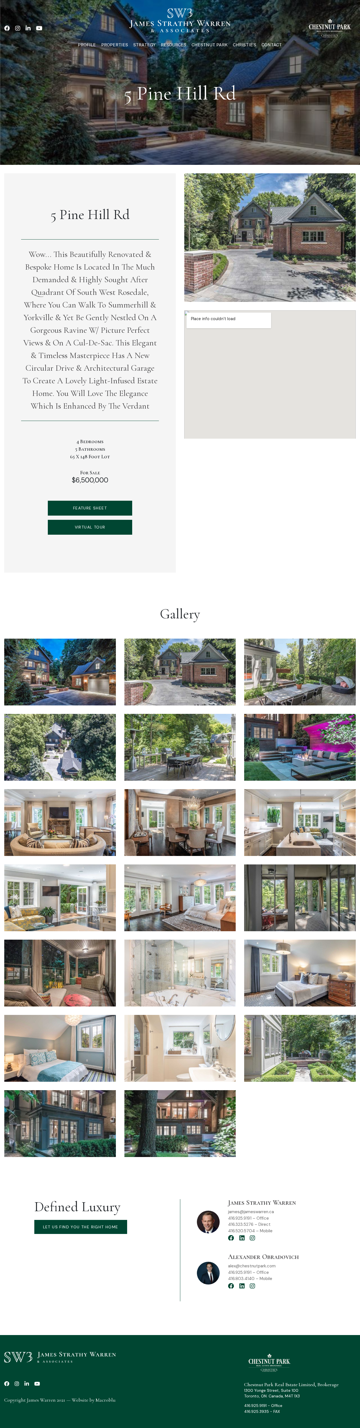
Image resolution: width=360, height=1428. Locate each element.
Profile (87, 44)
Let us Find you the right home (80, 1226)
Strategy (144, 44)
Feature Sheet (90, 508)
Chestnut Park (210, 44)
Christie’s (244, 44)
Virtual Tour (90, 527)
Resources (173, 44)
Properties (114, 44)
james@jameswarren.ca (251, 1212)
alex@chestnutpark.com (252, 1266)
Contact (272, 44)
